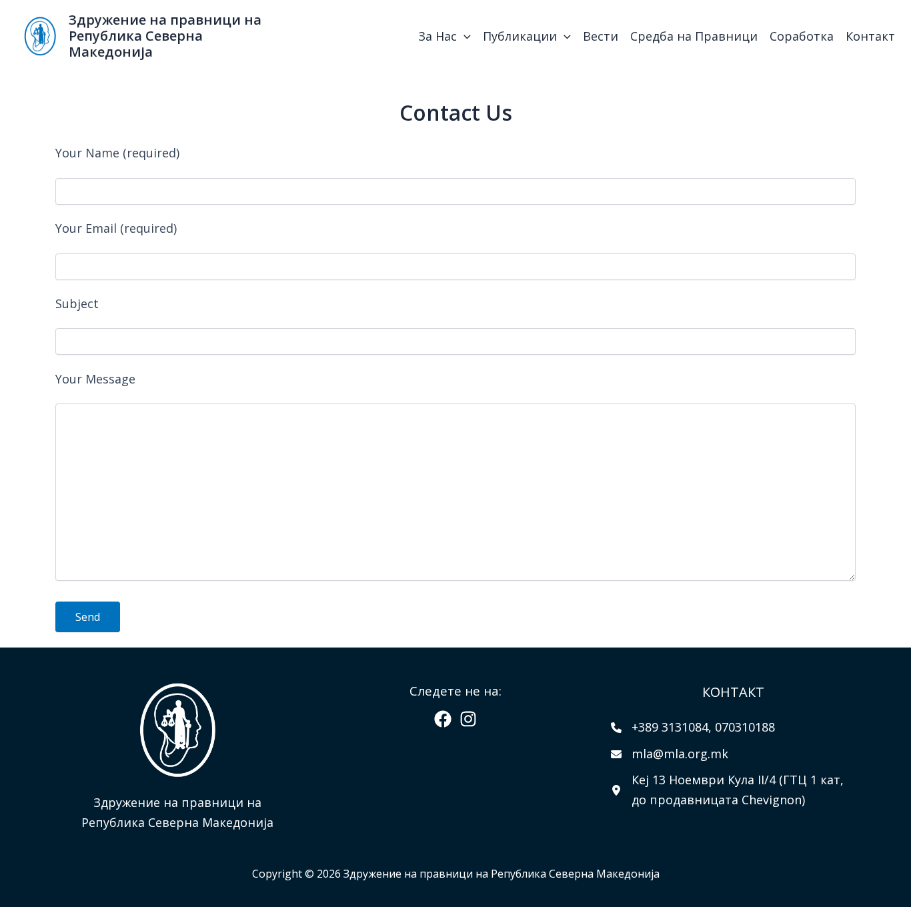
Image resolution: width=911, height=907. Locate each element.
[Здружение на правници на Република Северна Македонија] (40, 35)
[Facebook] (442, 719)
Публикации (520, 36)
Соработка (802, 36)
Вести (600, 36)
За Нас (437, 36)
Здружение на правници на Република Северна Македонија (165, 36)
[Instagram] (468, 719)
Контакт (870, 36)
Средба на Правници (694, 36)
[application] (464, 36)
